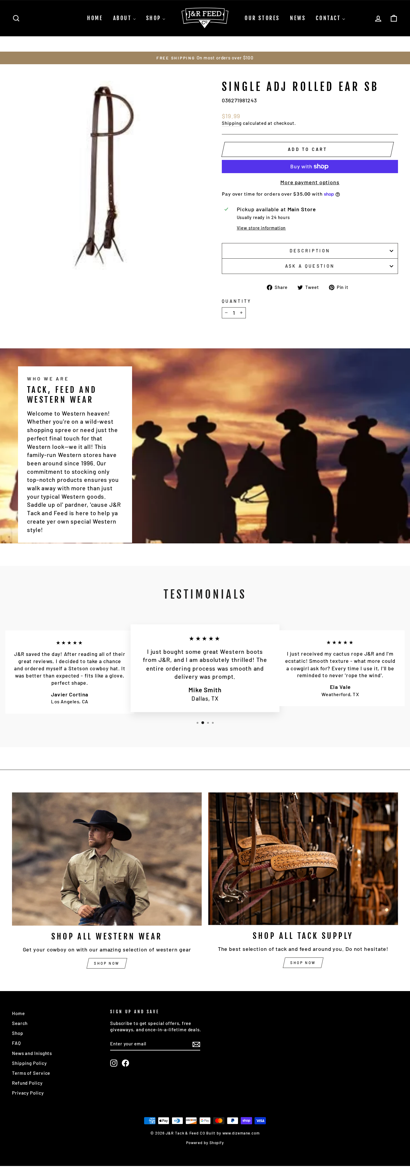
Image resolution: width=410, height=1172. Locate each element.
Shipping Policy (29, 1063)
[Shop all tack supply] (303, 858)
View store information (261, 227)
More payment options (309, 182)
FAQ (16, 1043)
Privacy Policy (28, 1092)
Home (18, 1013)
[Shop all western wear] (107, 859)
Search (20, 1023)
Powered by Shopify (205, 1142)
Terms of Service (31, 1073)
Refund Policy (27, 1083)
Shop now (107, 963)
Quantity (237, 301)
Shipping (232, 123)
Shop (17, 1033)
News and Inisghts (32, 1053)
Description (310, 250)
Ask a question (310, 266)
